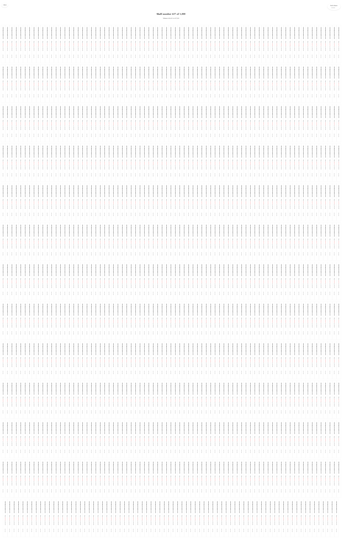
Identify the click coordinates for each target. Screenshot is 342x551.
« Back (5, 5)
